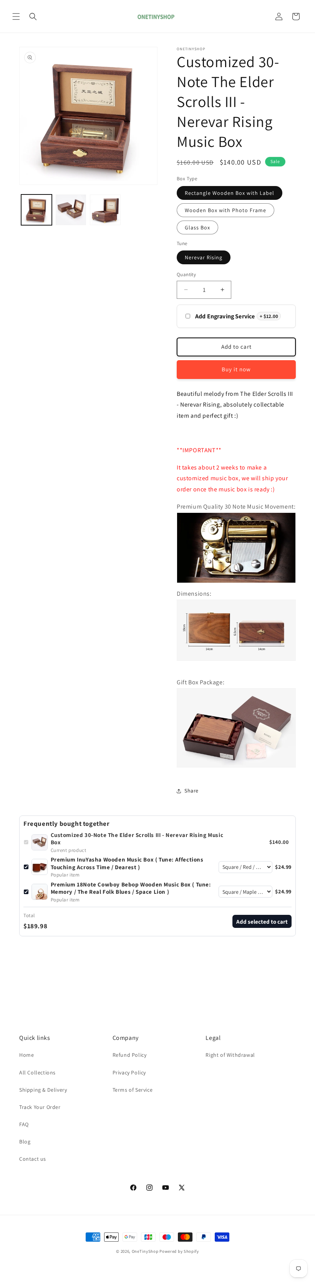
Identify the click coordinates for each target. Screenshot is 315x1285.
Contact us (32, 1158)
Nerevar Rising (203, 257)
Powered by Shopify (179, 1251)
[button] (16, 16)
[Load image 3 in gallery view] (105, 209)
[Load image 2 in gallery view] (71, 209)
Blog (24, 1141)
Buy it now (236, 369)
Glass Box (197, 227)
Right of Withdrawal (230, 1054)
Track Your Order (40, 1107)
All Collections (37, 1072)
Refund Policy (130, 1054)
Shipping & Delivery (43, 1089)
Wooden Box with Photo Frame (225, 210)
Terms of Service (133, 1089)
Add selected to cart (262, 921)
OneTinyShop (145, 1251)
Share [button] (191, 790)
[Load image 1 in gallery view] (36, 209)
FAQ (24, 1124)
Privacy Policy (129, 1072)
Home (26, 1054)
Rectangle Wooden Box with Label (229, 192)
